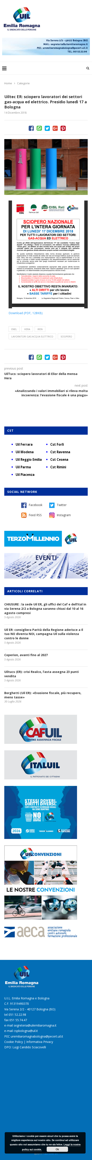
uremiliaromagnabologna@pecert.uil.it (37, 1036)
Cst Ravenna (60, 452)
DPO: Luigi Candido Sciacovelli (25, 1047)
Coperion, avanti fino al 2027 (26, 655)
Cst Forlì (57, 444)
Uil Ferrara (24, 444)
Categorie (23, 83)
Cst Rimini (58, 467)
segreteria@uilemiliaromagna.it (35, 1025)
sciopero (66, 336)
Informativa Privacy (39, 1042)
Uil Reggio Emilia (29, 459)
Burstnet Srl (51, 1153)
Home (8, 83)
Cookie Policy (13, 1042)
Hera (27, 329)
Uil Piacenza (25, 474)
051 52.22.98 (17, 1015)
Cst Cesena (59, 459)
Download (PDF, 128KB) (26, 313)
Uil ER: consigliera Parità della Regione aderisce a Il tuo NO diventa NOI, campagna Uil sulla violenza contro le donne (43, 634)
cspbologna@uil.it (26, 1031)
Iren (40, 329)
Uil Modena (25, 452)
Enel (14, 329)
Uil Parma (23, 467)
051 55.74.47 (18, 1020)
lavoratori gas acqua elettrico (32, 336)
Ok (57, 1149)
